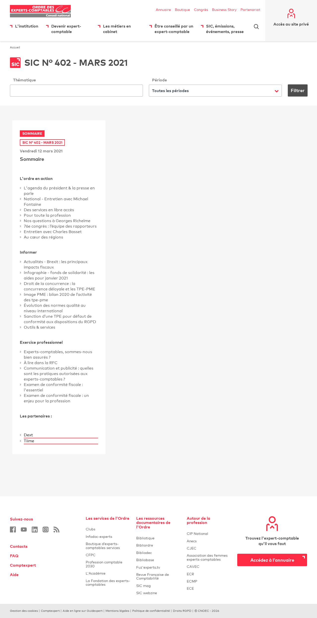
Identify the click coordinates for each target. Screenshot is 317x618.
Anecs (209, 541)
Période (159, 79)
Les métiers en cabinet (117, 29)
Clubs (108, 529)
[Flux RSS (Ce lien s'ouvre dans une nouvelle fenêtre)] (56, 529)
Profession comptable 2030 (104, 564)
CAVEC (193, 566)
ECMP (209, 581)
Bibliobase (158, 560)
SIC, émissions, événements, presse (225, 29)
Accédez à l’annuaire (272, 560)
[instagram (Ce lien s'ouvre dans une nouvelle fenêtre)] (46, 529)
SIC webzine (146, 593)
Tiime (61, 441)
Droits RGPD (182, 611)
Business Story (224, 9)
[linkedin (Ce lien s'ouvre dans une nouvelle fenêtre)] (35, 529)
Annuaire (163, 9)
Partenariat (250, 9)
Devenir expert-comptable (66, 29)
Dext (61, 435)
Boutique (182, 9)
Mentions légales (117, 611)
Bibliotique (158, 538)
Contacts (18, 546)
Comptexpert (23, 565)
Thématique (24, 79)
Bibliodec (158, 552)
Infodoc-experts (108, 536)
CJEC (209, 548)
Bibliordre (158, 545)
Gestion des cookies (24, 611)
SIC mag (143, 586)
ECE (209, 588)
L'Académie (108, 573)
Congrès (201, 9)
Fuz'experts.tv (158, 567)
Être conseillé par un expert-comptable (174, 29)
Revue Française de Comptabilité (158, 576)
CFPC (108, 555)
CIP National (209, 533)
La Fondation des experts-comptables (108, 582)
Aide (14, 574)
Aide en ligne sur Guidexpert (83, 611)
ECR (190, 574)
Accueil (15, 47)
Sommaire (32, 159)
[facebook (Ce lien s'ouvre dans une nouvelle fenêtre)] (13, 529)
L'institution (26, 26)
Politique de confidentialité (151, 611)
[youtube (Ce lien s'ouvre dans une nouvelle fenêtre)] (24, 529)
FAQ (14, 555)
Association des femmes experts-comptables (207, 557)
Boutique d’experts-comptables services (103, 545)
